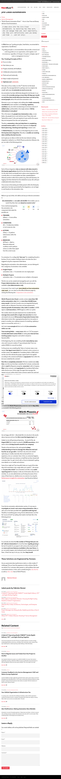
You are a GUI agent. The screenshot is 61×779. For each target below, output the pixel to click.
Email (3, 739)
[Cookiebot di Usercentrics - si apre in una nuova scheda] (51, 376)
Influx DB (44, 15)
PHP (44, 90)
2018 (44, 143)
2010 (44, 158)
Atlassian (9, 591)
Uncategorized (46, 98)
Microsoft (45, 81)
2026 (44, 128)
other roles (10, 571)
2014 (44, 151)
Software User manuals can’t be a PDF (49, 111)
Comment (4, 752)
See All (2, 619)
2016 (44, 147)
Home (3, 17)
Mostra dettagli (51, 398)
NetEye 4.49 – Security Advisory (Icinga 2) (50, 117)
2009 (44, 160)
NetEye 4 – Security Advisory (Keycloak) (50, 109)
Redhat (44, 28)
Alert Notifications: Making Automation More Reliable (18, 709)
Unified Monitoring (22, 7)
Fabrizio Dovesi (12, 578)
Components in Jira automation (24, 292)
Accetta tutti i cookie (48, 401)
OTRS (43, 13)
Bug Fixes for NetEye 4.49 (47, 119)
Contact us (44, 36)
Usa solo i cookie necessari (30, 401)
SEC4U (40, 7)
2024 (44, 132)
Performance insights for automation (13, 478)
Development (46, 60)
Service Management (7, 19)
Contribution (46, 56)
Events (44, 7)
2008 (44, 162)
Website (3, 746)
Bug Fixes (45, 54)
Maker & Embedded (47, 79)
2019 (44, 141)
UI (43, 96)
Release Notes (49, 7)
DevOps (45, 62)
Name (3, 732)
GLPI (43, 21)
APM (28, 7)
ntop (43, 11)
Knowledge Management (49, 75)
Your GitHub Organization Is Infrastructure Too (16, 692)
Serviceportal (46, 41)
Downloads (56, 7)
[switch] (23, 394)
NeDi (43, 19)
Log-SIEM (35, 7)
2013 (44, 153)
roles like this (34, 569)
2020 (44, 139)
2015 (44, 149)
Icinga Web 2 (46, 71)
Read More (3, 646)
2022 (44, 136)
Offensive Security (47, 88)
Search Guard (45, 17)
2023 (44, 134)
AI (6, 591)
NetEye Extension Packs (48, 86)
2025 (44, 130)
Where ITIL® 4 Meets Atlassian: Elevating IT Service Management (19, 616)
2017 (44, 145)
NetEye (45, 83)
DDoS (44, 58)
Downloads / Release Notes (50, 64)
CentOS (44, 26)
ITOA (31, 7)
